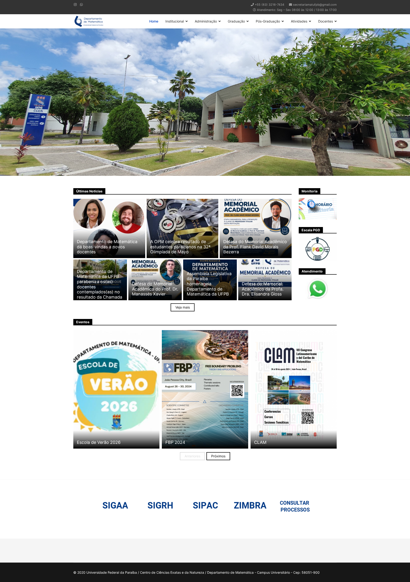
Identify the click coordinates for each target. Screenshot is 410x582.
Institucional (174, 21)
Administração (206, 21)
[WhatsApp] (81, 4)
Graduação (236, 21)
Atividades (299, 21)
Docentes (325, 21)
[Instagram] (75, 4)
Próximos (218, 456)
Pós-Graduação (268, 21)
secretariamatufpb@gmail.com (315, 4)
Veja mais (182, 307)
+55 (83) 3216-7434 (269, 4)
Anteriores (192, 456)
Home (153, 21)
